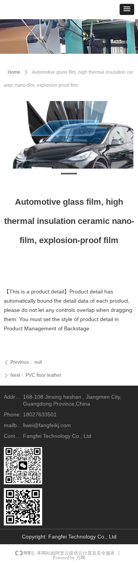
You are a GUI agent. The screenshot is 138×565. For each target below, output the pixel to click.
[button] (127, 9)
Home (14, 72)
